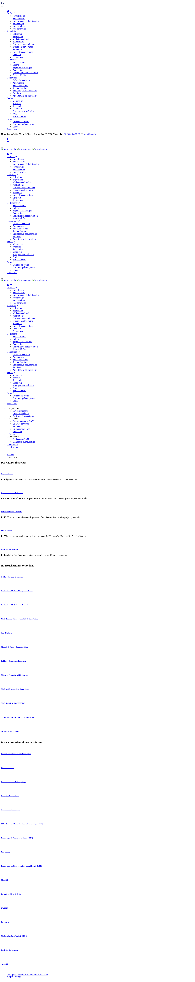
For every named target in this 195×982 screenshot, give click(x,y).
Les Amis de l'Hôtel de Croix (11, 894)
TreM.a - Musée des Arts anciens (12, 577)
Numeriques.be (6, 852)
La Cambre (5, 922)
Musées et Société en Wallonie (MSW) (14, 936)
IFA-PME (4, 908)
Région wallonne (7, 474)
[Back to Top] (2, 3)
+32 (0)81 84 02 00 (71, 134)
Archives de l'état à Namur (10, 731)
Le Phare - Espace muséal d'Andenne (13, 661)
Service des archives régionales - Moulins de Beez (18, 717)
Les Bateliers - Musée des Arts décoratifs (15, 605)
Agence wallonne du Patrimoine (12, 493)
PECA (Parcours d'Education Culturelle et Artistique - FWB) (22, 824)
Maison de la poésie (7, 768)
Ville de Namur (6, 530)
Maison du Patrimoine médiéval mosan (14, 675)
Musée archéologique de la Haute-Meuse (15, 689)
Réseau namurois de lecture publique (13, 782)
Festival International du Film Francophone (16, 754)
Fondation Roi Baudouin (9, 549)
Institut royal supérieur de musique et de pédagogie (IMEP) (21, 866)
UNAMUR (4, 880)
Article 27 (4, 964)
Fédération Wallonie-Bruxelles (11, 511)
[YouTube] (8, 141)
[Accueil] (8, 10)
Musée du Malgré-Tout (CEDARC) (13, 703)
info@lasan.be (90, 134)
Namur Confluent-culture (10, 796)
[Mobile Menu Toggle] (2, 6)
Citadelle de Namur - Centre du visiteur (14, 647)
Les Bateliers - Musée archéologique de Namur (17, 591)
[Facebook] (7, 139)
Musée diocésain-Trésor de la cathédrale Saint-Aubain (19, 619)
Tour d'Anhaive (6, 633)
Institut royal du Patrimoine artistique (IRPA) (17, 838)
